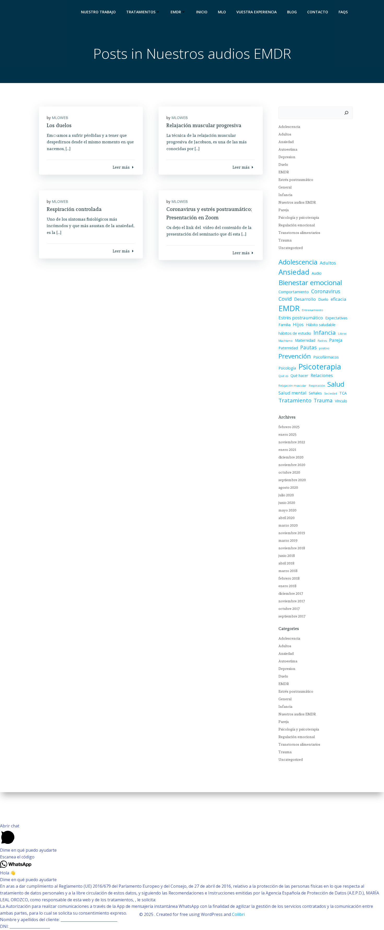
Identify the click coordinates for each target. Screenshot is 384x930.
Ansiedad (286, 142)
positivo (324, 348)
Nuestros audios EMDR (297, 202)
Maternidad (305, 340)
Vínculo (341, 400)
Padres (322, 341)
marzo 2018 (288, 571)
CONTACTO (317, 11)
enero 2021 (287, 450)
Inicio (201, 11)
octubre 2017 (289, 609)
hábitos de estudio (294, 333)
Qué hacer (299, 375)
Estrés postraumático (295, 180)
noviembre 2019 (291, 533)
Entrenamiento (312, 310)
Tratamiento (294, 400)
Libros (342, 333)
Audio (317, 273)
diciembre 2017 (290, 593)
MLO (222, 11)
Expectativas (336, 317)
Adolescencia (289, 127)
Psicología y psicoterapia (298, 217)
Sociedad (330, 393)
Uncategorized (290, 248)
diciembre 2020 (291, 457)
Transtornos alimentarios (299, 233)
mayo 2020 (287, 510)
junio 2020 (286, 503)
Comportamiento (293, 291)
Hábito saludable (320, 324)
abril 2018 (286, 563)
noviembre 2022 (291, 442)
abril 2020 (286, 518)
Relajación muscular (292, 385)
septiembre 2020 (292, 480)
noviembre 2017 (291, 601)
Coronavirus (325, 291)
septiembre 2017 (291, 616)
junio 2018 (286, 556)
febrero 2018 (289, 578)
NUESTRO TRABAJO (98, 11)
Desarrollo (305, 299)
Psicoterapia (319, 366)
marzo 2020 (288, 525)
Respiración (317, 385)
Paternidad (288, 347)
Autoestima (287, 149)
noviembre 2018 (291, 548)
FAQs (343, 11)
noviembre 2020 (291, 465)
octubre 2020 (289, 472)
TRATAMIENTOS (140, 11)
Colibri (238, 914)
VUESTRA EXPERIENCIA (256, 11)
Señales (315, 393)
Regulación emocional (296, 225)
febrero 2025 (289, 427)
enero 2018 (287, 586)
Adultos (284, 134)
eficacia (338, 299)
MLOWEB (60, 117)
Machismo (285, 341)
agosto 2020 (288, 487)
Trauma (285, 240)
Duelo (283, 164)
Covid (285, 299)
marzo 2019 (288, 540)
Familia (284, 324)
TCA (343, 393)
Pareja (283, 210)
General (285, 187)
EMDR (176, 11)
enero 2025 (287, 434)
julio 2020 (286, 495)
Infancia (285, 195)
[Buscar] (346, 113)
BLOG (292, 11)
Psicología (287, 368)
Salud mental (292, 393)
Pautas (308, 347)
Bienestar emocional (310, 282)
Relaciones (322, 375)
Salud (335, 384)
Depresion (286, 157)
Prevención (294, 356)
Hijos (298, 324)
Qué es (283, 376)
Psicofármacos (326, 357)
